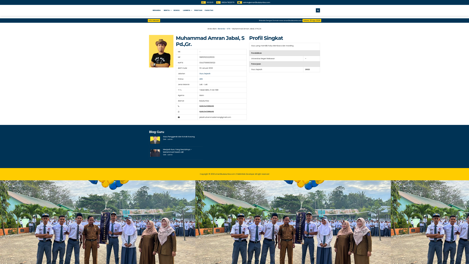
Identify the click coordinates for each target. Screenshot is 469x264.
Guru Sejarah (204, 73)
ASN (201, 79)
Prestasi (198, 10)
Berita (167, 10)
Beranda (157, 10)
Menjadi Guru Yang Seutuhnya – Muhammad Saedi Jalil (177, 150)
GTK (228, 29)
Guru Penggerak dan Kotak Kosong (179, 136)
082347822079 (228, 2)
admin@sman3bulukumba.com (257, 2)
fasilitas (209, 10)
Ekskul (177, 10)
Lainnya (186, 10)
